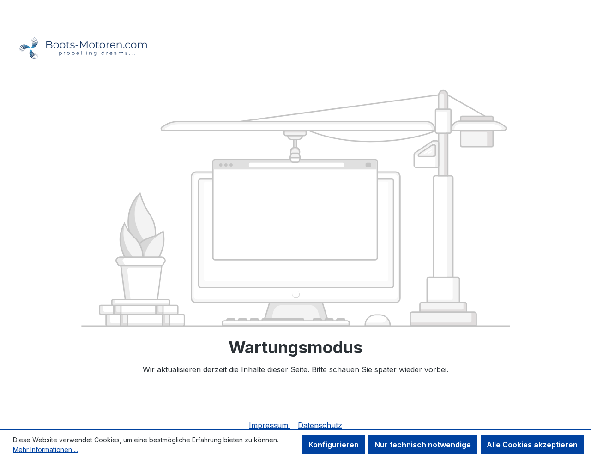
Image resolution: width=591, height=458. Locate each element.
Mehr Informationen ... (45, 449)
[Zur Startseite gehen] (78, 35)
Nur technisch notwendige (422, 444)
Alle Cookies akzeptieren (532, 444)
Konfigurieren (333, 444)
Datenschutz (320, 425)
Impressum (269, 425)
